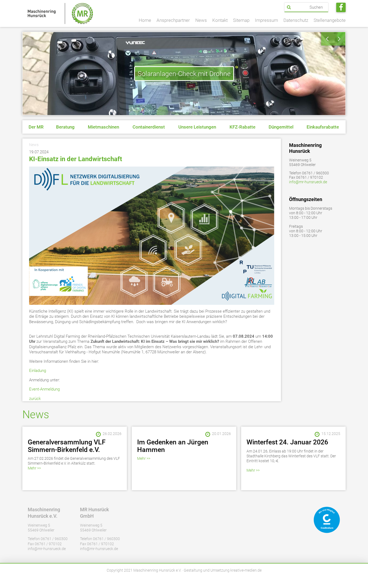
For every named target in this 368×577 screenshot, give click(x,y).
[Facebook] (341, 7)
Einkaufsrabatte (323, 127)
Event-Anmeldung (44, 389)
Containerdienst (149, 127)
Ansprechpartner (173, 20)
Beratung (65, 127)
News (201, 20)
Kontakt (220, 20)
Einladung (38, 370)
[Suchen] (288, 7)
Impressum (266, 20)
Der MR (36, 127)
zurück (35, 398)
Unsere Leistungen (197, 127)
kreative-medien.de (246, 570)
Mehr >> (34, 468)
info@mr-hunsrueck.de (308, 182)
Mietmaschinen (103, 127)
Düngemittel (281, 127)
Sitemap (241, 20)
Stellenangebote (330, 20)
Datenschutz (295, 20)
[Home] (60, 13)
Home (145, 20)
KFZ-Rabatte (242, 127)
